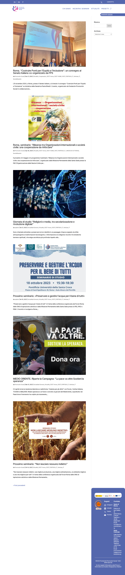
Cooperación (42, 76)
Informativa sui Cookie (101, 567)
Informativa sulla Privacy (112, 565)
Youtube (109, 514)
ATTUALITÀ (95, 9)
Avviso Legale (100, 565)
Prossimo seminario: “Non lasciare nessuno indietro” (40, 464)
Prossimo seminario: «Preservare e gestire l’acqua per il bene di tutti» (49, 296)
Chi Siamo (66, 9)
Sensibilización (17, 79)
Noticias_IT (77, 76)
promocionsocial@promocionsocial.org (118, 552)
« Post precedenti (19, 485)
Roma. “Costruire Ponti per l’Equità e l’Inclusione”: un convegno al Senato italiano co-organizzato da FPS (47, 71)
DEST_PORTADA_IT (67, 76)
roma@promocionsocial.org (117, 526)
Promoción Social (19, 76)
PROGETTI (105, 9)
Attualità (35, 76)
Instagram (109, 505)
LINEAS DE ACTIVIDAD (72, 150)
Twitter (109, 511)
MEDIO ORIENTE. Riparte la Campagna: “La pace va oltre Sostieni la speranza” (48, 380)
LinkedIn (109, 508)
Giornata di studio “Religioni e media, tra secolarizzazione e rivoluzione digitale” (43, 223)
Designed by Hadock (115, 567)
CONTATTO (110, 2)
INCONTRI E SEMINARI (81, 9)
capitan (17, 227)
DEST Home (50, 76)
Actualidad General (33, 227)
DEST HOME (57, 76)
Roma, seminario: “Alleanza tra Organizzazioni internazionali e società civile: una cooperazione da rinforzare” (49, 146)
